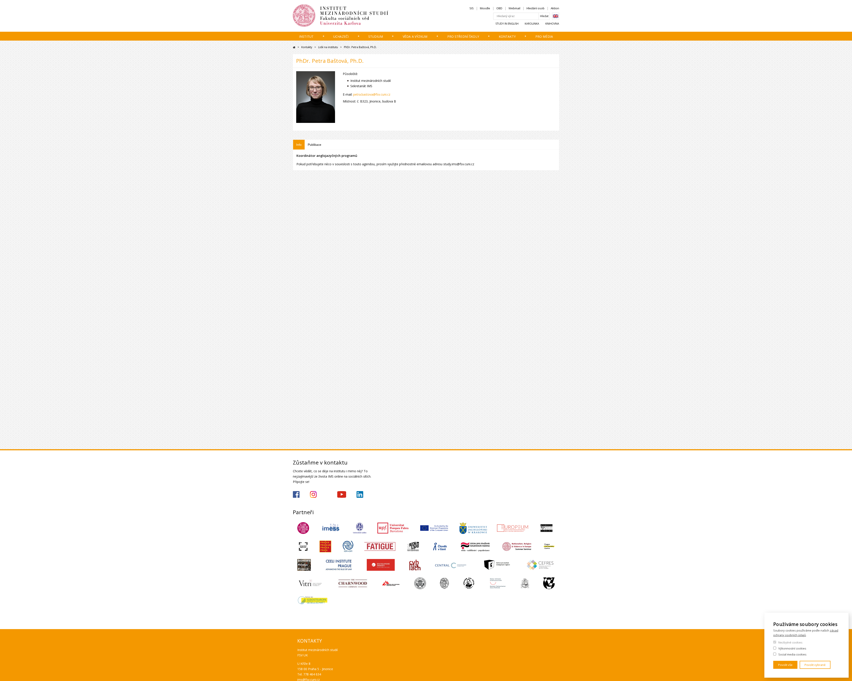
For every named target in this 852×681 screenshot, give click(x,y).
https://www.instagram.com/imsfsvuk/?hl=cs (313, 494)
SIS (471, 8)
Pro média (544, 36)
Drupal (294, 47)
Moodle (485, 8)
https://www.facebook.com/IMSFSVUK (296, 494)
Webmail (514, 8)
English (555, 16)
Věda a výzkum (415, 36)
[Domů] (354, 15)
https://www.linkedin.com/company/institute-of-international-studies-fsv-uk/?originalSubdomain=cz (360, 494)
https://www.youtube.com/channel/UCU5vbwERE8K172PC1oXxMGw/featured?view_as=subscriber (341, 494)
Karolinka (532, 24)
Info (299, 144)
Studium (375, 36)
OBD (499, 8)
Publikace (314, 144)
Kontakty (507, 36)
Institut (306, 36)
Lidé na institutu (328, 47)
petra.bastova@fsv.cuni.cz (371, 94)
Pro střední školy (463, 36)
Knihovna (552, 24)
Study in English (507, 24)
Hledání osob (535, 8)
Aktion (555, 8)
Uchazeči (341, 36)
